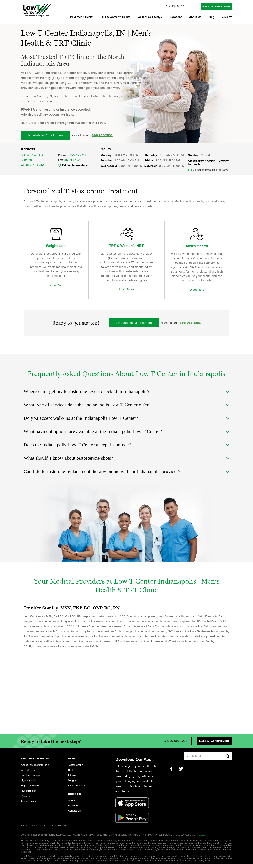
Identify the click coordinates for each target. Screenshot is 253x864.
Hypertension (28, 791)
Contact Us (74, 811)
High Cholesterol (30, 785)
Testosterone (75, 765)
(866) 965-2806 (102, 135)
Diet (70, 770)
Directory (48, 825)
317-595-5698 (77, 155)
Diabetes (26, 796)
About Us (195, 17)
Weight (72, 780)
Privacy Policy (30, 825)
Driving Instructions (75, 165)
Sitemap (62, 825)
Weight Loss (28, 770)
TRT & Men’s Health (81, 17)
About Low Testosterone (35, 765)
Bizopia (202, 835)
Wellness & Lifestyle (150, 17)
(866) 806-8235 (178, 6)
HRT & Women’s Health (115, 17)
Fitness (72, 775)
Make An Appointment (216, 6)
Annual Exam (28, 801)
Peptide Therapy (30, 775)
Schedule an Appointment (45, 135)
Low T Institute (76, 785)
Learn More (56, 285)
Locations (176, 17)
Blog (211, 17)
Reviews (227, 17)
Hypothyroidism (30, 780)
